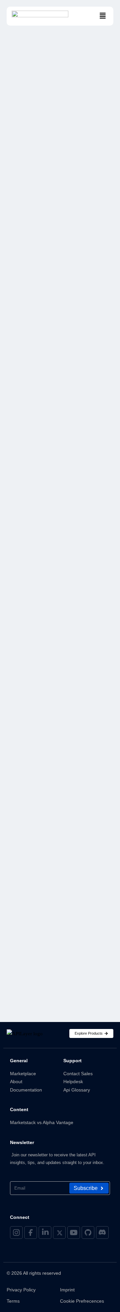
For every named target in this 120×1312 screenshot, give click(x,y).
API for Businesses (40, 363)
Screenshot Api (34, 614)
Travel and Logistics (43, 667)
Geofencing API (34, 456)
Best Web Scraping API (44, 416)
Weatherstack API (38, 693)
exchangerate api (38, 442)
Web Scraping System (43, 707)
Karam (21, 861)
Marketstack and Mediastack (56, 548)
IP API (67, 897)
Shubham (24, 219)
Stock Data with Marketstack (56, 654)
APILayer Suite (33, 389)
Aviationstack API (38, 403)
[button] (102, 16)
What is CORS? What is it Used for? (57, 204)
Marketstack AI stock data (52, 535)
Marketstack (31, 522)
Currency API (31, 429)
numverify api (32, 588)
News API (24, 575)
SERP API (23, 641)
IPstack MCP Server (40, 495)
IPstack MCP (29, 482)
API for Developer (40, 376)
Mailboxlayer (33, 509)
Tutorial (27, 680)
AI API (21, 350)
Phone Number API (38, 601)
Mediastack (29, 561)
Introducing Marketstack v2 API (52, 948)
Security (28, 149)
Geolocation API (35, 469)
